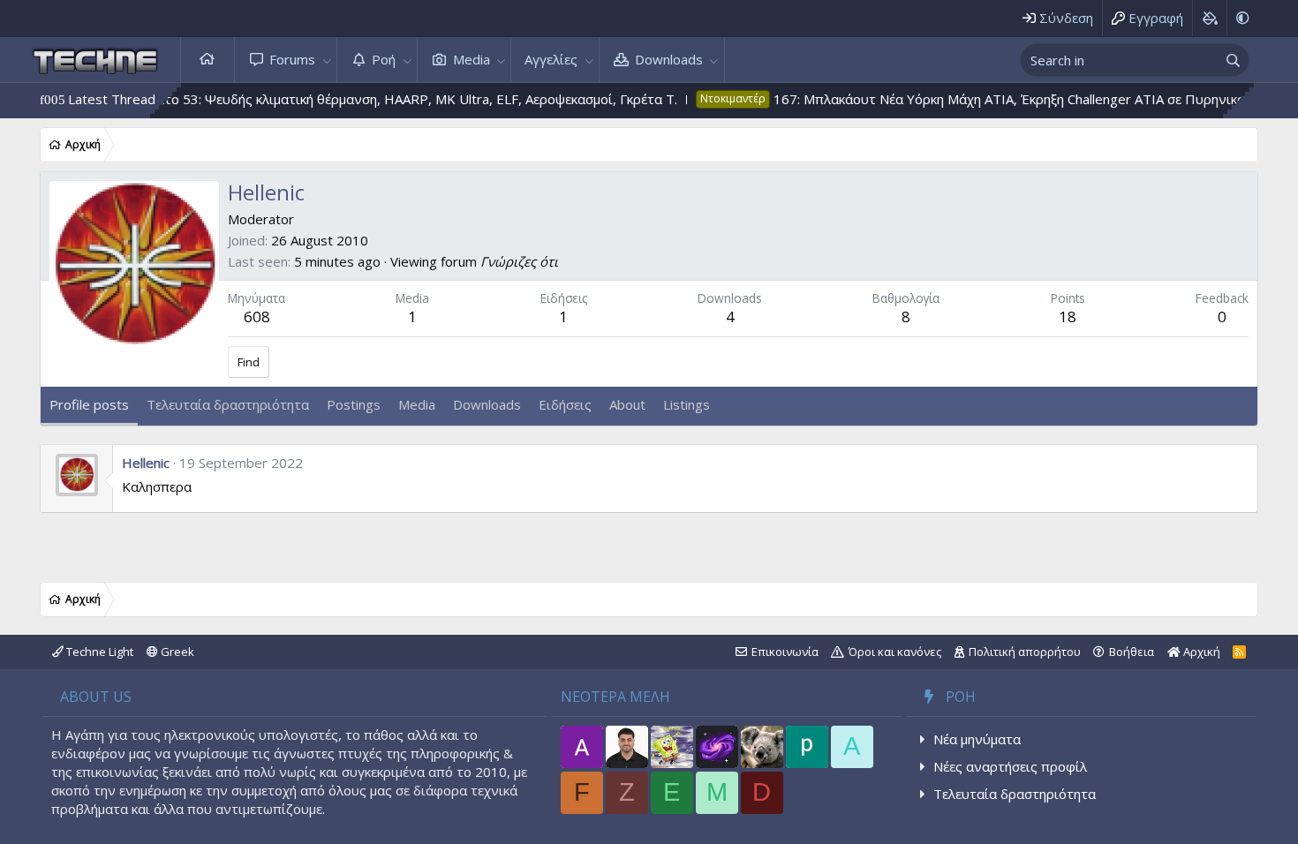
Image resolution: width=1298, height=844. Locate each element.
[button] (326, 59)
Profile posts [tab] (89, 404)
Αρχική (207, 59)
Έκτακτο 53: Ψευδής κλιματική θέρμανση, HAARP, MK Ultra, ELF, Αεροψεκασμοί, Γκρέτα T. (372, 99)
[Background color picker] (1209, 18)
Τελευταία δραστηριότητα (1014, 794)
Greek (176, 651)
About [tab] (627, 404)
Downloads (669, 59)
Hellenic (146, 462)
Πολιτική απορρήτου (1025, 651)
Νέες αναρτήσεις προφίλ (1010, 766)
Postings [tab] (354, 404)
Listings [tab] (686, 404)
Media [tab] (416, 404)
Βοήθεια (1131, 651)
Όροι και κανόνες (895, 651)
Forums (292, 59)
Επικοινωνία (785, 651)
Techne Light (98, 651)
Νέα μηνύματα (977, 739)
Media (471, 59)
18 (1067, 316)
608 (257, 316)
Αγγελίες (550, 59)
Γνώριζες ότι (519, 261)
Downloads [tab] (487, 404)
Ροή (384, 59)
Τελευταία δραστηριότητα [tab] (228, 404)
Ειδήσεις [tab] (565, 404)
